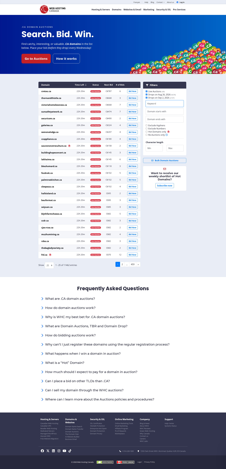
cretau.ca (46, 91)
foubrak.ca (47, 173)
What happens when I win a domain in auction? (83, 353)
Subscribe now (164, 185)
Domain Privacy (96, 433)
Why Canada (145, 433)
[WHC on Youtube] (65, 451)
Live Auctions (156, 91)
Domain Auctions (72, 431)
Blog (152, 2)
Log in (182, 2)
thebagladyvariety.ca (52, 248)
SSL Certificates (96, 423)
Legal (139, 462)
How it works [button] (66, 58)
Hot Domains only (157, 131)
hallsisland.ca (48, 193)
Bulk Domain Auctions (166, 160)
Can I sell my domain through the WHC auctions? (84, 390)
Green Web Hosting (147, 431)
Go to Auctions (36, 58)
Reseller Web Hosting (48, 428)
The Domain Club (72, 434)
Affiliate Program (121, 428)
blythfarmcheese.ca (51, 213)
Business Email (71, 439)
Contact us (144, 436)
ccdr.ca (45, 220)
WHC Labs (144, 441)
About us (170, 2)
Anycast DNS (45, 436)
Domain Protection (97, 431)
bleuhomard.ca (49, 166)
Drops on (162, 94)
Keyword (151, 103)
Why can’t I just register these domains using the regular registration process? (107, 344)
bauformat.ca (48, 200)
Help (146, 2)
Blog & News (144, 423)
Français (137, 2)
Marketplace (120, 433)
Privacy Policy (149, 462)
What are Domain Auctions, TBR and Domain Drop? (86, 326)
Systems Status (171, 426)
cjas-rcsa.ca (47, 227)
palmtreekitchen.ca (51, 179)
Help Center (169, 423)
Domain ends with (156, 119)
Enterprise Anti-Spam (98, 428)
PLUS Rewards (120, 431)
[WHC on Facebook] (43, 451)
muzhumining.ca (50, 234)
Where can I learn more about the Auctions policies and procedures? (99, 399)
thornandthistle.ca (51, 98)
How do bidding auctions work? (70, 335)
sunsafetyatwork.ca (51, 111)
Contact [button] (160, 2)
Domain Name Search (73, 426)
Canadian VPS (45, 426)
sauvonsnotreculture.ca (54, 145)
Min (149, 148)
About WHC (144, 426)
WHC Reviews (145, 428)
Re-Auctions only (156, 134)
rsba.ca (45, 241)
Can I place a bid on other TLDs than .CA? (77, 381)
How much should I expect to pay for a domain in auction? (91, 372)
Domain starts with (156, 111)
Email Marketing (121, 426)
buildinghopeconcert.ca (53, 152)
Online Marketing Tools (124, 423)
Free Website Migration (49, 438)
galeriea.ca (47, 125)
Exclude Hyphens (156, 125)
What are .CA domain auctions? (70, 299)
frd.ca (44, 254)
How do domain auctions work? (70, 308)
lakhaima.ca (47, 159)
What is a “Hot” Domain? (64, 363)
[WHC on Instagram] (59, 451)
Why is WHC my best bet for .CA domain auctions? (85, 317)
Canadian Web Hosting (49, 423)
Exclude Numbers (157, 128)
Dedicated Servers (47, 431)
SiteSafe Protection (97, 426)
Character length (154, 142)
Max (170, 148)
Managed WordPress (48, 433)
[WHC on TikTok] (70, 451)
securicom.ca (48, 118)
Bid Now (132, 91)
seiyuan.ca (47, 207)
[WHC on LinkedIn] (54, 451)
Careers (143, 438)
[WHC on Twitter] (48, 451)
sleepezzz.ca (47, 186)
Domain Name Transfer (74, 429)
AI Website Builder (72, 437)
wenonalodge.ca (49, 132)
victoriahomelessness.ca (54, 104)
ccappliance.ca (49, 139)
